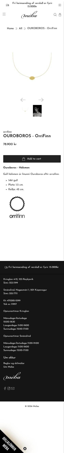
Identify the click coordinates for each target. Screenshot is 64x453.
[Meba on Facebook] (4, 389)
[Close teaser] (25, 448)
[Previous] (23, 99)
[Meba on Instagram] (8, 389)
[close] (59, 5)
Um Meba (8, 367)
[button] (12, 441)
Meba (36, 406)
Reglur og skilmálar (13, 363)
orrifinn (7, 132)
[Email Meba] (12, 389)
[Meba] (29, 14)
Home (10, 28)
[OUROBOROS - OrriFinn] (32, 66)
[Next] (41, 99)
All (20, 28)
